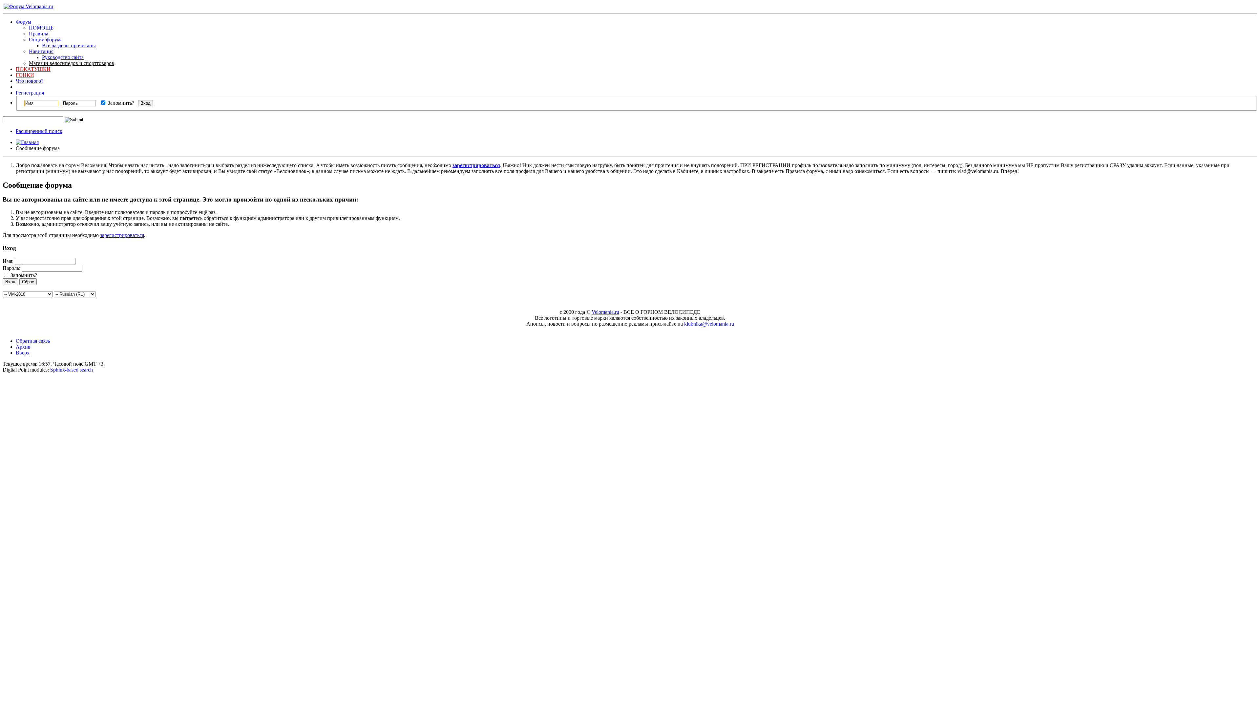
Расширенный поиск (39, 131)
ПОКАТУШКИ (33, 69)
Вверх (23, 352)
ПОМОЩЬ (41, 28)
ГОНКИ (25, 75)
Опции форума (46, 39)
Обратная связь (33, 341)
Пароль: (11, 268)
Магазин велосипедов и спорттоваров (71, 63)
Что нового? (29, 81)
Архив (23, 347)
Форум (23, 22)
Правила (38, 33)
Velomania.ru (605, 312)
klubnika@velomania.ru (709, 324)
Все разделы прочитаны (69, 45)
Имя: (8, 261)
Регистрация (30, 93)
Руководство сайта (63, 57)
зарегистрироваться (122, 235)
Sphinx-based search (71, 370)
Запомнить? (120, 103)
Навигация (41, 51)
